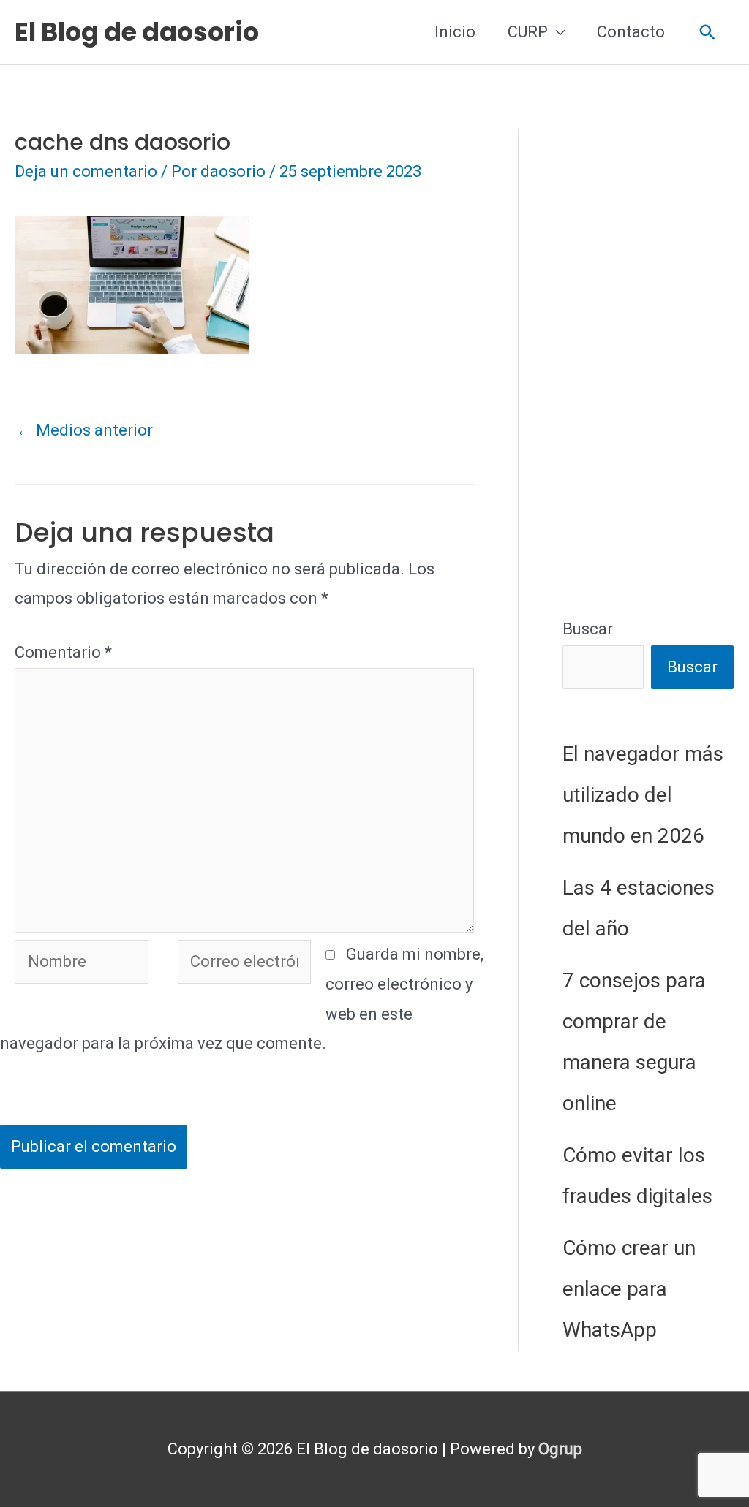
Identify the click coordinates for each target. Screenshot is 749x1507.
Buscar (587, 629)
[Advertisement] (648, 348)
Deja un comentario (86, 171)
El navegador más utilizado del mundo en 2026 (642, 795)
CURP (528, 32)
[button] (707, 32)
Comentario (63, 652)
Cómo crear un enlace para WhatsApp (629, 1289)
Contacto (631, 32)
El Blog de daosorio (137, 32)
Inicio (454, 32)
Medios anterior (84, 430)
